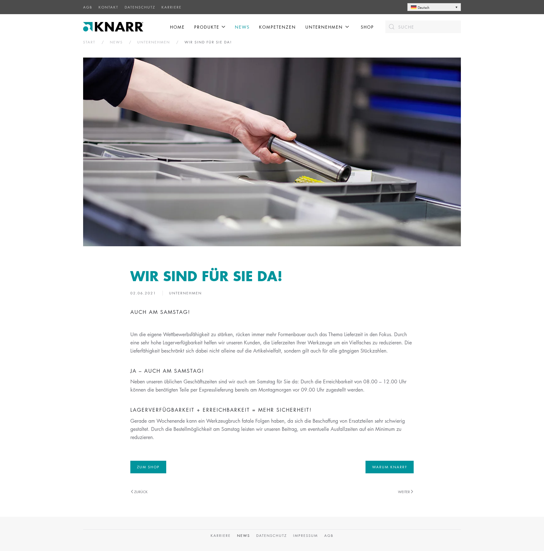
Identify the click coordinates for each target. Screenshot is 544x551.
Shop (367, 27)
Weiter (404, 491)
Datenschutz (140, 7)
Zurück (141, 491)
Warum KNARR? (389, 467)
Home (177, 27)
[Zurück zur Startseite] (114, 26)
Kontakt (108, 7)
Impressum (305, 535)
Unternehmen (185, 293)
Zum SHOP (148, 467)
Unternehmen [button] (324, 27)
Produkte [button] (206, 27)
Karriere (172, 7)
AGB (87, 7)
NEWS (242, 27)
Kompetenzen (277, 27)
